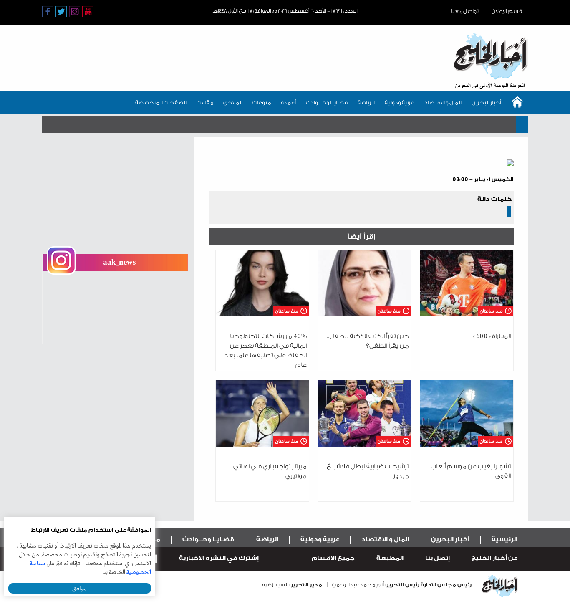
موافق (79, 588)
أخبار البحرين (486, 102)
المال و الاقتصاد (443, 102)
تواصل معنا (465, 11)
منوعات (261, 102)
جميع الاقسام (333, 558)
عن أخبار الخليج (494, 558)
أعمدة (288, 102)
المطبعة (390, 558)
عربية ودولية (399, 102)
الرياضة (366, 102)
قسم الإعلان (507, 11)
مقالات (205, 102)
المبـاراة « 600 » (492, 336)
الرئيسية (504, 539)
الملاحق (232, 102)
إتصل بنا (437, 558)
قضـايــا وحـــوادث (327, 102)
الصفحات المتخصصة (161, 102)
